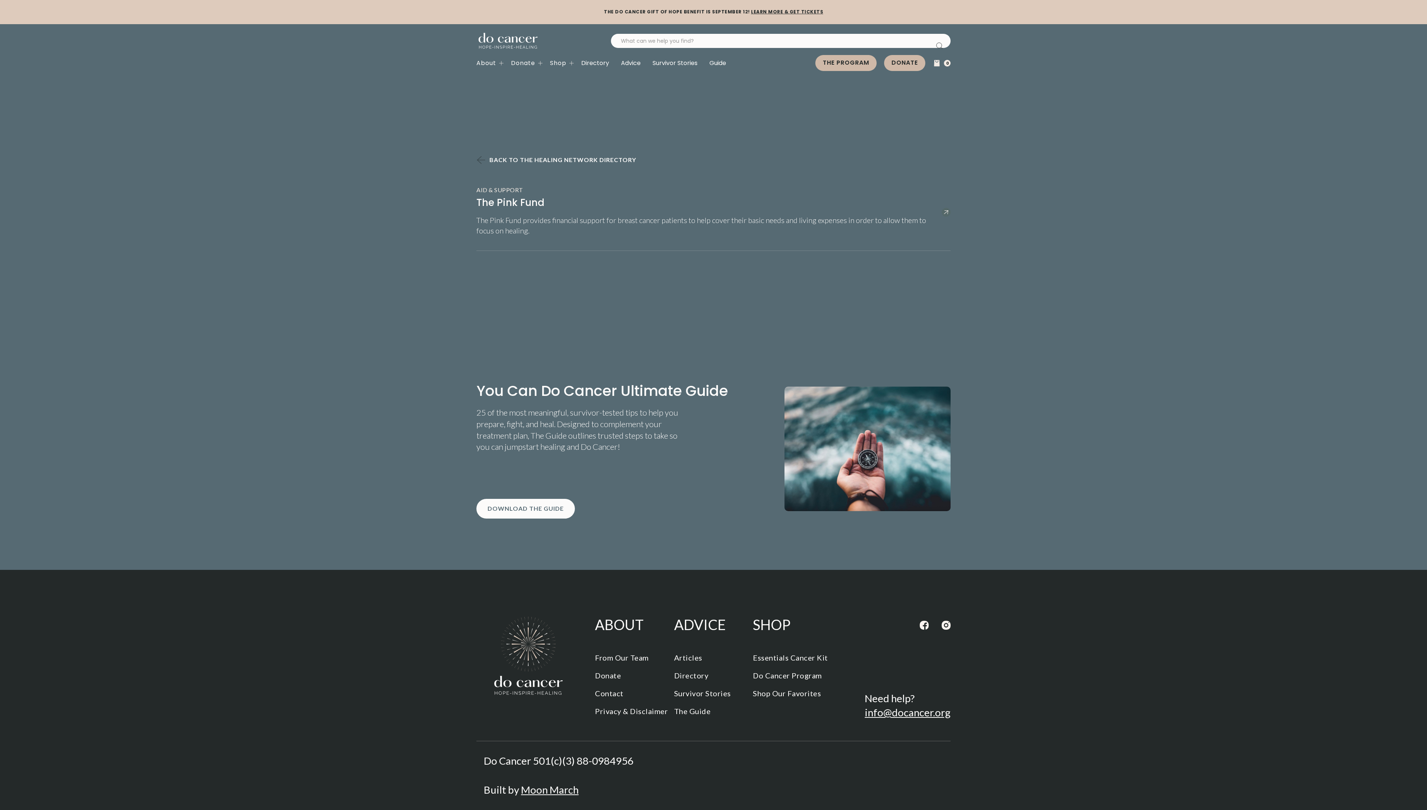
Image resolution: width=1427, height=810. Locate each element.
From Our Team (622, 657)
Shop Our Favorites (787, 693)
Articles (688, 657)
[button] (493, 63)
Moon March (550, 790)
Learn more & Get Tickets (787, 12)
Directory (595, 63)
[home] (508, 41)
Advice (631, 63)
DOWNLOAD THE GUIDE (526, 508)
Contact (609, 693)
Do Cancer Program (787, 675)
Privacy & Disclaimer (631, 711)
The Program (846, 62)
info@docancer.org (908, 712)
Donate (905, 62)
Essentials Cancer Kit (790, 657)
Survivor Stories (675, 63)
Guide (717, 63)
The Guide (692, 711)
